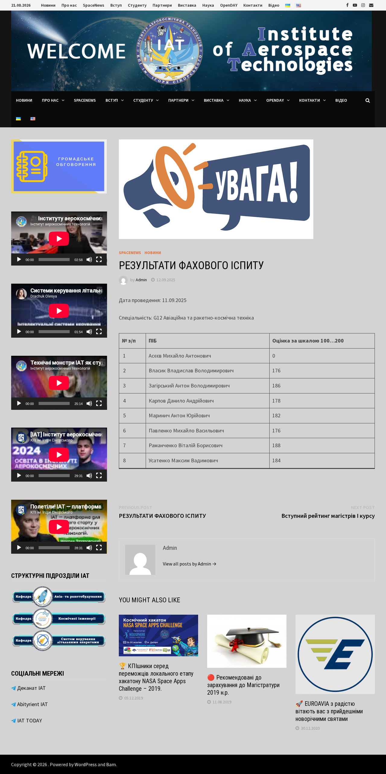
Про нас (69, 5)
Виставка (187, 5)
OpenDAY (228, 5)
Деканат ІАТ (31, 687)
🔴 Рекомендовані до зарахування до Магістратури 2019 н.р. (243, 685)
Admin (141, 279)
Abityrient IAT (32, 704)
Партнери (162, 5)
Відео (273, 5)
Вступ (116, 5)
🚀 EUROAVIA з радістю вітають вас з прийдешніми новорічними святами (329, 711)
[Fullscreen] (99, 259)
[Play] (19, 259)
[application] (59, 239)
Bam (111, 764)
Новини (48, 5)
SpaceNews (93, 5)
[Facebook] (348, 4)
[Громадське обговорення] (59, 165)
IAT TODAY (29, 720)
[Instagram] (364, 4)
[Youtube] (355, 4)
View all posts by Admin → (190, 564)
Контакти (252, 5)
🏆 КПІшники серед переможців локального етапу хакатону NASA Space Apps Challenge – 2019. (156, 677)
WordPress (85, 764)
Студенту (137, 5)
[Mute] (89, 259)
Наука (208, 5)
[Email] (371, 4)
